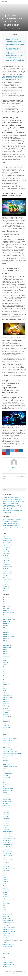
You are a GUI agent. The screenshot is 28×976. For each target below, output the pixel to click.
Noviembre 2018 (7, 571)
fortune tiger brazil (8, 771)
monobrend (6, 821)
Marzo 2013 (6, 586)
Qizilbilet (5, 888)
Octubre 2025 (6, 543)
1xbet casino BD (7, 634)
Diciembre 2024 (7, 564)
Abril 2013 (5, 584)
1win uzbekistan (7, 623)
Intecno (14, 973)
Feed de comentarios (8, 964)
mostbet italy (6, 834)
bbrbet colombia (7, 717)
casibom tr (6, 732)
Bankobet (5, 712)
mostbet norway (7, 836)
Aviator (5, 691)
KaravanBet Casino (8, 788)
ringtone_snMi (7, 525)
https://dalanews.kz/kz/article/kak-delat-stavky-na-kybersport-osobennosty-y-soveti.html (12, 77)
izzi (4, 786)
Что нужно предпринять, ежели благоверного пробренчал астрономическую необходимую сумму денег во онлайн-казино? (15, 58)
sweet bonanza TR (8, 920)
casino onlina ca (7, 743)
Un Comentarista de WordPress (11, 528)
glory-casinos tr (7, 784)
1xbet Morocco (7, 647)
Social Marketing (7, 914)
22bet (4, 660)
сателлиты (6, 953)
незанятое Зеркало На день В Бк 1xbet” (14, 497)
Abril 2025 (5, 556)
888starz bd (6, 684)
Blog (4, 723)
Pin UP (5, 864)
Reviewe (5, 894)
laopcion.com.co (7, 797)
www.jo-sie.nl (6, 942)
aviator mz (6, 704)
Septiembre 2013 (7, 580)
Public (4, 886)
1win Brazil (6, 610)
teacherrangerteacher (9, 923)
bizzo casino (6, 721)
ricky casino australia (8, 899)
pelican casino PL (7, 860)
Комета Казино (7, 946)
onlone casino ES (7, 853)
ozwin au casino (7, 855)
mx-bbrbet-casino (8, 849)
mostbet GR (6, 829)
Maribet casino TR (8, 801)
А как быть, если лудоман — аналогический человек (14, 49)
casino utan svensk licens (10, 751)
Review (5, 892)
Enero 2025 (6, 562)
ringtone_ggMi (7, 523)
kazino (5, 792)
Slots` (4, 910)
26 (3, 667)
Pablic (4, 857)
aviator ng (6, 706)
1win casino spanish (8, 612)
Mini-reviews (6, 810)
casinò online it (7, 747)
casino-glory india (8, 756)
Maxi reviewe (6, 805)
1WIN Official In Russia (9, 619)
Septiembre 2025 (7, 545)
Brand (4, 730)
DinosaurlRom (7, 521)
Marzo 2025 (6, 558)
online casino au (7, 851)
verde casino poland (8, 929)
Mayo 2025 (6, 553)
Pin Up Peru (6, 870)
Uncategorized (7, 925)
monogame (6, 823)
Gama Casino (6, 777)
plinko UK (5, 879)
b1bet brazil (6, 710)
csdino (5, 762)
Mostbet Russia (7, 840)
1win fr (5, 615)
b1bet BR (5, 708)
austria (5, 688)
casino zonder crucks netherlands (12, 753)
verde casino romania (9, 931)
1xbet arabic (6, 632)
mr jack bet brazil (7, 847)
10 (3, 599)
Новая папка (6, 951)
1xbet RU (5, 651)
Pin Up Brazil (6, 866)
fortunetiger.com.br (8, 773)
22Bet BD (5, 662)
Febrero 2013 (6, 588)
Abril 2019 (5, 569)
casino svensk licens (8, 749)
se (3, 901)
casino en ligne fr (7, 740)
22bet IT (5, 665)
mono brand (6, 814)
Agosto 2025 (6, 547)
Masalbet (5, 803)
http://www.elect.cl (14, 470)
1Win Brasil (6, 608)
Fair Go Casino (7, 764)
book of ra (6, 725)
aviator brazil (6, 693)
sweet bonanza (7, 918)
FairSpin (5, 769)
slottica (5, 912)
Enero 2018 (6, 577)
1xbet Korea (6, 641)
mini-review (6, 808)
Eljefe (13, 28)
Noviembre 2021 (7, 567)
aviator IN (5, 699)
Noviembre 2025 (7, 540)
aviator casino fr (7, 697)
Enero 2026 (6, 536)
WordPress (6, 938)
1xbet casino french (8, 636)
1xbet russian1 (7, 656)
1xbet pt (5, 649)
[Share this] (8, 450)
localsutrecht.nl (7, 799)
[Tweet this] (12, 450)
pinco (4, 873)
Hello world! (18, 519)
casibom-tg (6, 734)
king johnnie (6, 795)
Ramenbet (6, 890)
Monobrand (6, 818)
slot (4, 905)
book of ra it (6, 727)
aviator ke (5, 701)
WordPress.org (7, 966)
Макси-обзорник (8, 949)
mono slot (6, 816)
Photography (6, 862)
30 (3, 671)
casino (5, 736)
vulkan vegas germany (9, 936)
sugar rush (6, 916)
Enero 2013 (6, 590)
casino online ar (7, 745)
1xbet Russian (7, 654)
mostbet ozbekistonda (9, 838)
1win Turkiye (6, 621)
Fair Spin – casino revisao (10, 766)
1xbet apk (5, 630)
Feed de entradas (7, 962)
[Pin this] (4, 453)
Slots (4, 907)
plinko (4, 875)
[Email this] (4, 450)
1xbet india (6, 638)
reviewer (5, 897)
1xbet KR (5, 643)
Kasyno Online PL (7, 790)
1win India (6, 617)
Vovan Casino (6, 933)
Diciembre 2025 (7, 538)
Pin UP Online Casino (8, 868)
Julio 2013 (5, 582)
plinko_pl (5, 881)
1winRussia (6, 625)
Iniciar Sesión (6, 960)
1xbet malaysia (7, 645)
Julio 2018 (5, 575)
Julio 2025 (5, 549)
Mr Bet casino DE (7, 844)
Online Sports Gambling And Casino (12, 499)
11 (3, 602)
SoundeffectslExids (8, 519)
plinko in (5, 877)
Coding (5, 758)
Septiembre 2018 (7, 573)
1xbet (4, 628)
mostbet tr (6, 842)
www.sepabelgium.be (8, 944)
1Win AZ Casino (7, 606)
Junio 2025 (6, 551)
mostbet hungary (7, 831)
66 (3, 678)
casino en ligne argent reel (10, 738)
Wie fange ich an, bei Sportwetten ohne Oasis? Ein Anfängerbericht (13, 502)
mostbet (5, 827)
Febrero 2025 (6, 560)
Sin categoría (20, 28)
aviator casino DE (7, 695)
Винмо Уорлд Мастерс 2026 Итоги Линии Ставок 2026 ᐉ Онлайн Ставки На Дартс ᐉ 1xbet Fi (14, 506)
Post (4, 883)
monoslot (5, 825)
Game (4, 779)
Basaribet (5, 714)
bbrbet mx (6, 719)
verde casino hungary (9, 927)
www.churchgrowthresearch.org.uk (12, 940)
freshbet (5, 775)
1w (4, 604)
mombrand (6, 812)
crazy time (6, 760)
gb (4, 782)
